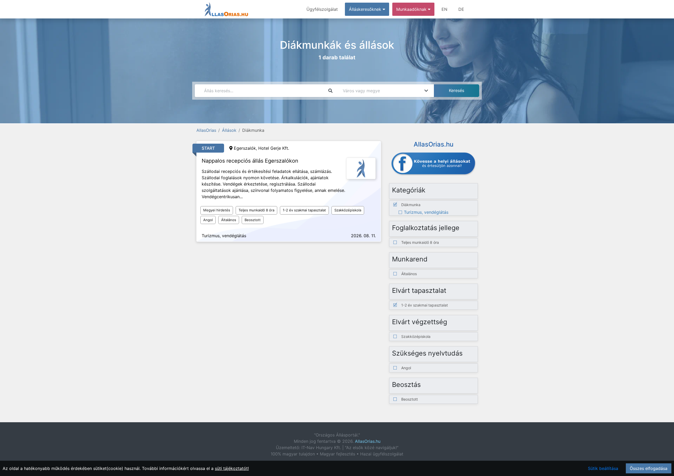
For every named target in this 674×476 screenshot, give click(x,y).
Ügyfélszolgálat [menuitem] (322, 9)
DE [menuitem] (461, 9)
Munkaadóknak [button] (412, 9)
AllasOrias (206, 130)
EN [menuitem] (444, 9)
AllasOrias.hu (367, 441)
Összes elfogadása (648, 468)
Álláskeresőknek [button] (366, 9)
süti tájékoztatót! (232, 468)
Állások (229, 130)
